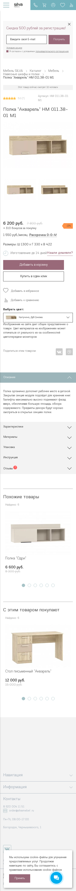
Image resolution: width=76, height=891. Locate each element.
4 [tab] (41, 585)
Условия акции (14, 48)
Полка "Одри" (15, 558)
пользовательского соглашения (52, 51)
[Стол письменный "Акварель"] (38, 646)
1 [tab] (23, 585)
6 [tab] (53, 585)
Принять (20, 878)
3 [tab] (35, 585)
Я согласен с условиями (39, 51)
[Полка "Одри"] (38, 533)
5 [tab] (47, 585)
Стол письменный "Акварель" (28, 671)
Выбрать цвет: (13, 309)
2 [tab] (29, 585)
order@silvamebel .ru (21, 810)
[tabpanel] (38, 545)
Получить (59, 39)
